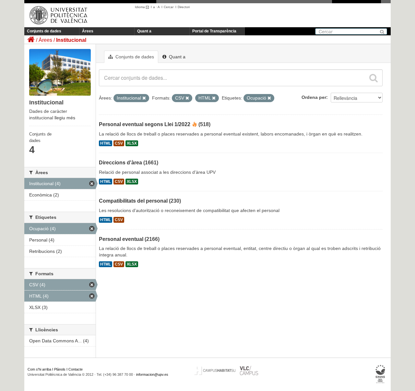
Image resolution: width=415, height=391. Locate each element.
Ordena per (314, 97)
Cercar (168, 7)
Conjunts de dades (44, 31)
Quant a (144, 31)
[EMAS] (380, 374)
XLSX (132, 143)
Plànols (59, 369)
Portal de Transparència (214, 31)
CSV (119, 143)
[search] (373, 78)
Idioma (140, 7)
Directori (184, 7)
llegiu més (64, 117)
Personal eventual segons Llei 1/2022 (144, 124)
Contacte (75, 369)
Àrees (87, 31)
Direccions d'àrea (120, 162)
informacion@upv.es (152, 374)
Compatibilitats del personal (133, 201)
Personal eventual (121, 239)
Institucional (71, 40)
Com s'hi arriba (39, 369)
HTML (105, 143)
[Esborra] (144, 98)
